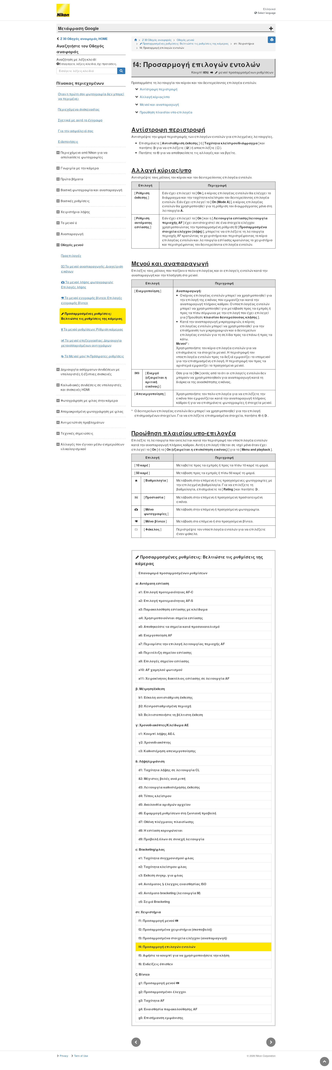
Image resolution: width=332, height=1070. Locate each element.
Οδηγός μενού (185, 40)
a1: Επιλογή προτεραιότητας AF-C (166, 592)
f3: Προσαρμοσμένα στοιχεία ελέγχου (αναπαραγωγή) (183, 938)
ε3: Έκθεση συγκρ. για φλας (161, 875)
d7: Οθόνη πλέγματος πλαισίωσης (166, 822)
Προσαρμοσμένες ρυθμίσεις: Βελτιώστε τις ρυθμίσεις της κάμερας (91, 316)
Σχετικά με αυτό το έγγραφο (80, 120)
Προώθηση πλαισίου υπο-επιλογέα (166, 112)
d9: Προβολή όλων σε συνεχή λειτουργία (171, 839)
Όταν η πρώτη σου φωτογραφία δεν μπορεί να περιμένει (91, 96)
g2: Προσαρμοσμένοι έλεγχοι (162, 992)
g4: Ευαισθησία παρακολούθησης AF (168, 1009)
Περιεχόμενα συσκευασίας (79, 109)
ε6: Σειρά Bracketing (154, 901)
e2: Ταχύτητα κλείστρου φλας (163, 866)
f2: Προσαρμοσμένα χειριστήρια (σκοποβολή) (175, 929)
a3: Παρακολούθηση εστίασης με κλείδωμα (173, 609)
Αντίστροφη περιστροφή (158, 89)
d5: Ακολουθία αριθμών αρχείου (165, 804)
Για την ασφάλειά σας (75, 131)
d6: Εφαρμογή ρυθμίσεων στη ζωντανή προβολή (177, 813)
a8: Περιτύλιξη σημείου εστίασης (165, 652)
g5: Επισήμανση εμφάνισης (161, 1017)
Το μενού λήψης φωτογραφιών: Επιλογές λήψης (87, 284)
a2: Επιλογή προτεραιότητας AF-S (166, 600)
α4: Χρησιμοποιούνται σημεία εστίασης (171, 618)
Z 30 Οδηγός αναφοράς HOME (84, 38)
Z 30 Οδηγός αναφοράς (156, 40)
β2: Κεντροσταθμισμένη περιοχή (165, 706)
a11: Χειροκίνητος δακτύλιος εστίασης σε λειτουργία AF (184, 678)
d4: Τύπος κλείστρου (155, 796)
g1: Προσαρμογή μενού (159, 983)
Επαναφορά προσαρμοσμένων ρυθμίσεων (173, 573)
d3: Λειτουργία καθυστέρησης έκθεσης (169, 787)
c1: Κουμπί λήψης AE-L (157, 733)
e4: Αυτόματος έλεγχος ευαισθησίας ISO (172, 884)
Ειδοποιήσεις (68, 141)
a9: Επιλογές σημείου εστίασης (164, 661)
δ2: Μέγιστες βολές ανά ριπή (162, 778)
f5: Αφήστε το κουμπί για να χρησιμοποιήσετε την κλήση (184, 955)
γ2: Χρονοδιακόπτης (155, 742)
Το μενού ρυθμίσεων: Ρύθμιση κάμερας (92, 329)
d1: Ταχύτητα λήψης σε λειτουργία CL (169, 770)
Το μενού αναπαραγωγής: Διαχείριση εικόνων (92, 268)
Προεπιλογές (71, 255)
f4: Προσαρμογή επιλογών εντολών (167, 946)
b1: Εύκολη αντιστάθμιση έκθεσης (166, 697)
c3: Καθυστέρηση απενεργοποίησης (167, 751)
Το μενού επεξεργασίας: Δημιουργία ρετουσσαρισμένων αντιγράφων (91, 343)
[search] (121, 71)
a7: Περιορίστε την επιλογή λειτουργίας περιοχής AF (182, 644)
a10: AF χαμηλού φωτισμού (160, 670)
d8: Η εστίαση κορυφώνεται (161, 830)
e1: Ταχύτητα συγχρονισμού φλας (166, 858)
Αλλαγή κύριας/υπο (155, 97)
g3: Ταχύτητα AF (151, 1000)
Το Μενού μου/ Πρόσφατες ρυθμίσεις (92, 356)
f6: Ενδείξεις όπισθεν (156, 964)
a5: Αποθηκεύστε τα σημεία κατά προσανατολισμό (179, 626)
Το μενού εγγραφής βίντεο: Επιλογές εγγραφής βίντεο (91, 300)
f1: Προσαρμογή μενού (158, 920)
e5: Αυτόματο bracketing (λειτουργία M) (169, 893)
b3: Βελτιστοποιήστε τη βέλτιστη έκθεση (171, 714)
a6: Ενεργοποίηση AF (155, 635)
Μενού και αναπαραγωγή (159, 104)
